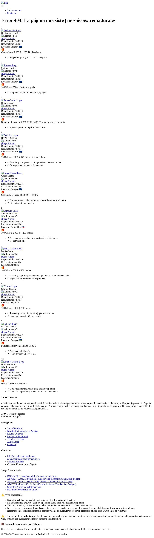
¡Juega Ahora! (8, 38)
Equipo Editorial (15, 433)
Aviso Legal (13, 442)
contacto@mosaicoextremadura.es (23, 459)
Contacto (11, 13)
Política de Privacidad (17, 436)
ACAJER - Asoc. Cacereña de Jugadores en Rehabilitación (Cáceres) (40, 481)
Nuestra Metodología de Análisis (22, 431)
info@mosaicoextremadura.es (21, 456)
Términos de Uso (15, 439)
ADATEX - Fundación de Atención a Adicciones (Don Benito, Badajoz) (41, 484)
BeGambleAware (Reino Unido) (22, 489)
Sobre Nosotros (14, 428)
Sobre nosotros (14, 10)
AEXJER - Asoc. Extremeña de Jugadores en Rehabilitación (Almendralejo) (43, 479)
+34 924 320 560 (15, 461)
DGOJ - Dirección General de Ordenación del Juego (32, 476)
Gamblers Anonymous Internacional (24, 487)
